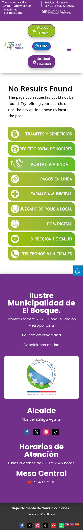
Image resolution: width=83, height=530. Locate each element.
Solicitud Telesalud (44, 61)
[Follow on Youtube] (53, 525)
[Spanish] (77, 523)
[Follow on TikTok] (55, 432)
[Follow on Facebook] (27, 432)
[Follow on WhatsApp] (61, 525)
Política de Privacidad (41, 334)
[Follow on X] (36, 432)
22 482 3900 (44, 482)
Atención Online (43, 30)
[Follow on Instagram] (46, 432)
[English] (67, 523)
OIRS (44, 45)
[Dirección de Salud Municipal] (41, 244)
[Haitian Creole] (72, 523)
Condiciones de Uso (41, 344)
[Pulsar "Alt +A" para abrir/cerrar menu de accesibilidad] (78, 270)
